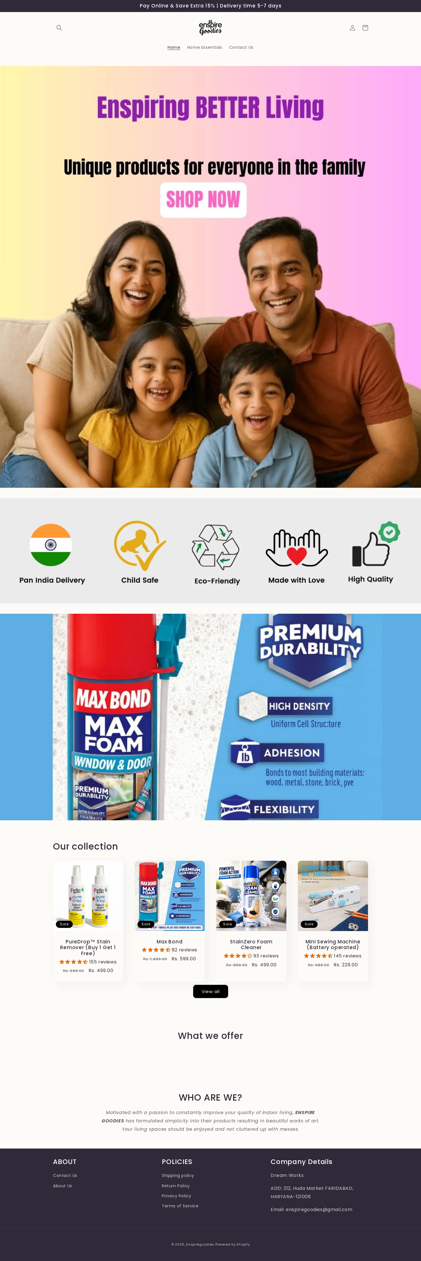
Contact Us (65, 1175)
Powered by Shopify (232, 1244)
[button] (59, 28)
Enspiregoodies (200, 1244)
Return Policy (176, 1186)
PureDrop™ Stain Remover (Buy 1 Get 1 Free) (88, 948)
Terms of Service (180, 1206)
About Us (62, 1186)
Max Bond (169, 942)
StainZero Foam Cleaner (251, 945)
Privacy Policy (176, 1196)
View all (211, 991)
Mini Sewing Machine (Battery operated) (333, 945)
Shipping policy (178, 1175)
